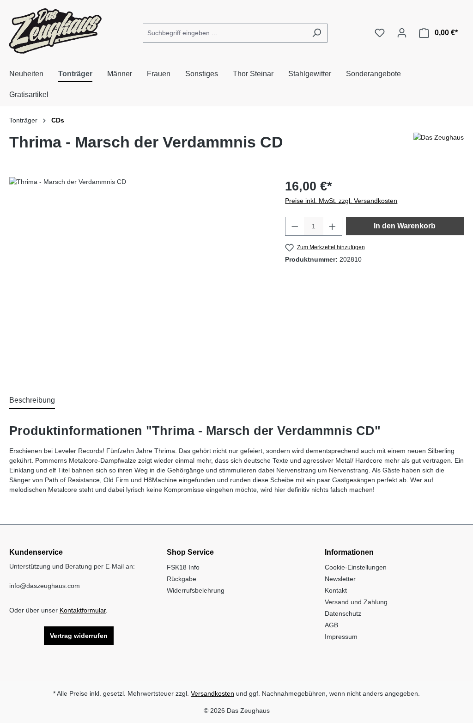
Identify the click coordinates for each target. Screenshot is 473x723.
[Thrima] (138, 276)
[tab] (32, 400)
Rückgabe (181, 578)
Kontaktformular (83, 610)
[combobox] (224, 33)
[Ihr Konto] (402, 33)
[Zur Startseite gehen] (55, 31)
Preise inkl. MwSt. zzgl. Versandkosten (341, 200)
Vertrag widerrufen (79, 635)
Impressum (341, 636)
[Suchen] (316, 33)
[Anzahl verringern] (294, 226)
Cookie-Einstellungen (356, 567)
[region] (138, 276)
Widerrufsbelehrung (195, 590)
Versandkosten (212, 693)
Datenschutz (343, 613)
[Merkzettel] (380, 33)
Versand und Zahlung (356, 602)
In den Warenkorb (405, 226)
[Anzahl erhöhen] (332, 226)
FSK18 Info (183, 567)
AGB (331, 625)
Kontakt (336, 590)
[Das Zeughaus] (438, 146)
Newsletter (340, 578)
